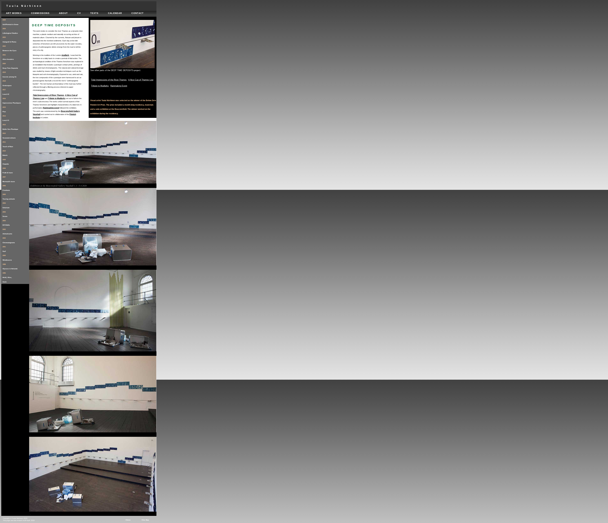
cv (79, 13)
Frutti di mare (8, 171)
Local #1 (6, 118)
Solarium (6, 205)
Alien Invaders (8, 57)
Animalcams (7, 232)
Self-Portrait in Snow (10, 22)
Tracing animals (9, 197)
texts (94, 13)
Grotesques (7, 83)
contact (137, 13)
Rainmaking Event (118, 86)
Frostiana (6, 188)
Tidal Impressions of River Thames (48, 95)
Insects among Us (9, 75)
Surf (4, 249)
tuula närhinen (24, 6)
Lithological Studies (10, 31)
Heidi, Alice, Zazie (7, 277)
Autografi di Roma (9, 40)
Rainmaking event (51, 108)
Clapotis (6, 162)
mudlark (65, 55)
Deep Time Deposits (10, 66)
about (63, 13)
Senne (5, 214)
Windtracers (7, 258)
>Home (128, 520)
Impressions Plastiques (12, 101)
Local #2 (6, 92)
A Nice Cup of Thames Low (140, 80)
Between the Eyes (9, 48)
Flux (4, 109)
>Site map (145, 520)
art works (14, 13)
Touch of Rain (8, 144)
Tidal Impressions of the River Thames (109, 80)
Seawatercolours (9, 136)
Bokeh (5, 153)
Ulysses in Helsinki (10, 267)
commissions (40, 13)
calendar (115, 13)
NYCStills (6, 223)
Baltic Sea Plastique (10, 127)
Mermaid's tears (9, 179)
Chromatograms (9, 240)
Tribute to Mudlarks (56, 98)
